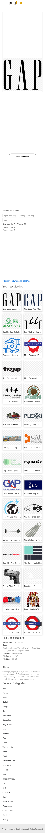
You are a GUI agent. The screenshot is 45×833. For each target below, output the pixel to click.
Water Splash (7, 801)
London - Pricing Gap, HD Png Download (19, 632)
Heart (4, 688)
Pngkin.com (7, 806)
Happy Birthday (8, 778)
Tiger (4, 742)
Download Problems (21, 280)
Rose (4, 751)
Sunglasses (7, 706)
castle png (8, 220)
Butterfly (5, 702)
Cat (3, 711)
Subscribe (6, 720)
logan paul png (10, 215)
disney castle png (27, 215)
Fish (4, 783)
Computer (6, 792)
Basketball (6, 715)
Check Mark (7, 765)
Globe (4, 787)
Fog (4, 738)
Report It (6, 280)
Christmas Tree (8, 760)
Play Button (7, 724)
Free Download (22, 156)
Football (5, 769)
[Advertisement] (22, 35)
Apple (4, 697)
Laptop (5, 729)
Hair (4, 774)
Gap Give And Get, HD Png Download (18, 563)
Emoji (4, 756)
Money (5, 819)
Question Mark (8, 810)
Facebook (6, 815)
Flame (5, 693)
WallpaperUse (8, 747)
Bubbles (5, 733)
